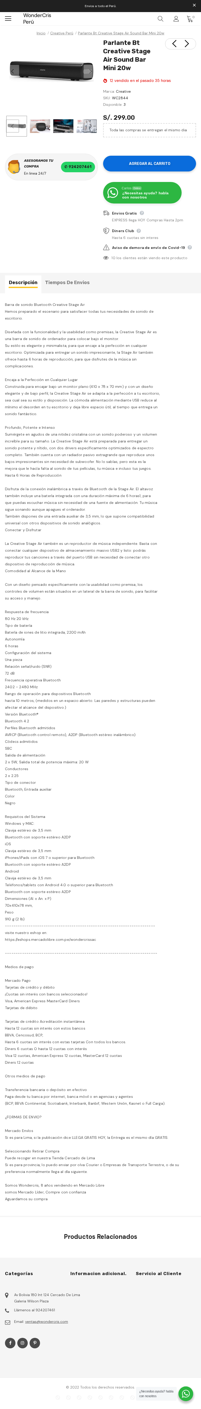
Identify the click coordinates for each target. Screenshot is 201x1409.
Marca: (109, 91)
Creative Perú (61, 33)
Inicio (41, 33)
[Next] (90, 71)
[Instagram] (22, 1343)
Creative (123, 91)
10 (113, 257)
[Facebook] (10, 1343)
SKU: (107, 98)
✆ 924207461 (77, 167)
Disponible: (112, 104)
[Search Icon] (160, 18)
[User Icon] (176, 19)
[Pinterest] (35, 1343)
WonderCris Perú (26, 18)
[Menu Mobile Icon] (8, 18)
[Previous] (12, 71)
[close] (194, 5)
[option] (51, 71)
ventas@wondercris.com (46, 1321)
